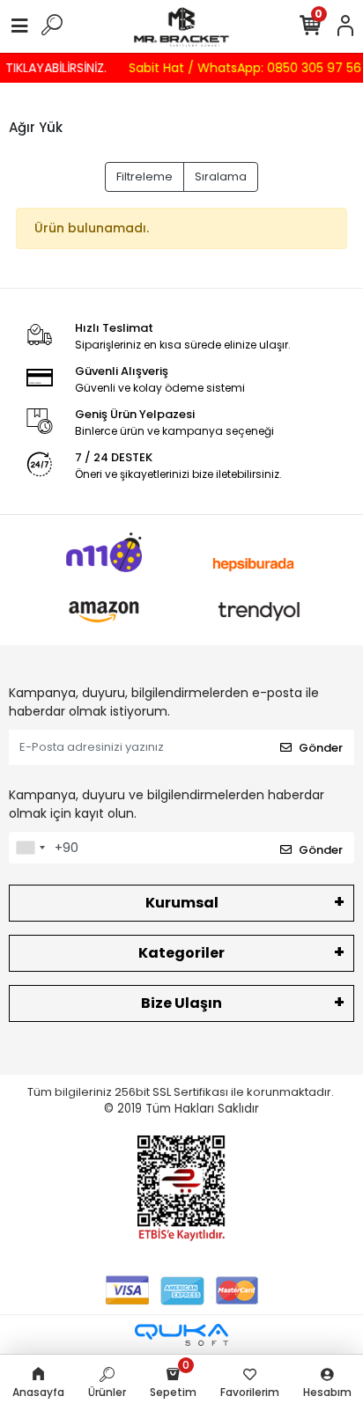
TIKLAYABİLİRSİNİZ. (52, 68)
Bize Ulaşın (181, 1003)
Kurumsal (182, 903)
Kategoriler (181, 953)
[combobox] (30, 848)
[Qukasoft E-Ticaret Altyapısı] (181, 1335)
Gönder (321, 747)
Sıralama (221, 176)
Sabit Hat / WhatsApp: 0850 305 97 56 (241, 68)
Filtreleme (144, 176)
